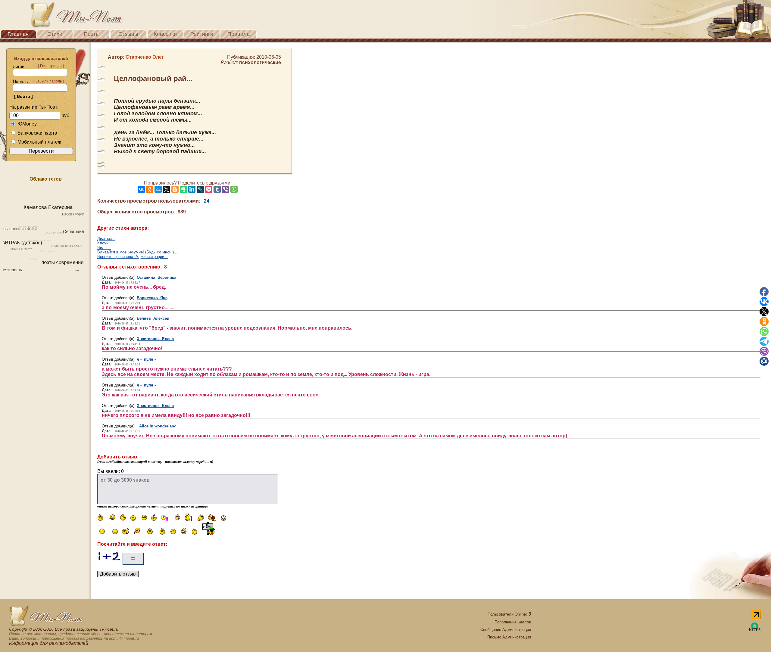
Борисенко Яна (152, 298)
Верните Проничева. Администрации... (132, 256)
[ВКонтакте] (141, 189)
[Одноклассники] (149, 189)
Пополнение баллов (513, 622)
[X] (166, 189)
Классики (165, 34)
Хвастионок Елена (155, 339)
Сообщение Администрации (505, 629)
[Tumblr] (217, 189)
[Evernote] (183, 189)
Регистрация (51, 66)
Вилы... (104, 247)
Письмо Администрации (509, 637)
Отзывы (128, 34)
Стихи (54, 34)
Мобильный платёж (39, 141)
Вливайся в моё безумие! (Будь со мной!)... (137, 252)
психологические (260, 62)
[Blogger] (175, 189)
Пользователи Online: (509, 614)
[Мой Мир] (158, 189)
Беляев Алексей (153, 318)
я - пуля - (146, 359)
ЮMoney (27, 123)
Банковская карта (37, 132)
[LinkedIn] (191, 189)
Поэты (92, 34)
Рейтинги (201, 34)
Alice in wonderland (156, 426)
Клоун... (104, 243)
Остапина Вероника (156, 277)
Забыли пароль (48, 81)
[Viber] (225, 189)
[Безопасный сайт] (754, 630)
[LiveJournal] (200, 189)
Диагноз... (106, 238)
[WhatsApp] (234, 189)
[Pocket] (208, 189)
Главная (18, 34)
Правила (238, 34)
